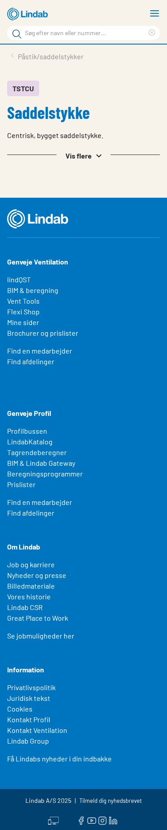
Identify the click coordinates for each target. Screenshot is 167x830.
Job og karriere (31, 564)
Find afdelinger (30, 361)
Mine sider (23, 322)
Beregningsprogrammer (45, 473)
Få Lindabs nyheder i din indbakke (59, 758)
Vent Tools (23, 301)
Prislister (21, 484)
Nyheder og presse (36, 575)
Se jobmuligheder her (40, 635)
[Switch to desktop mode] (53, 819)
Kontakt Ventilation (37, 730)
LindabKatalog (30, 441)
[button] (83, 155)
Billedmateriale (31, 586)
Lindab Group (28, 740)
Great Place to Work (37, 618)
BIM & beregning (32, 290)
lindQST (19, 279)
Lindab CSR (25, 607)
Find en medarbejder (39, 350)
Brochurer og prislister (42, 333)
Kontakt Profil (28, 719)
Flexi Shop (23, 311)
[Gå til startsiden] (29, 14)
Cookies (20, 708)
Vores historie (29, 596)
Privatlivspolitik (31, 687)
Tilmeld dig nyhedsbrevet (110, 800)
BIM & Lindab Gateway (41, 463)
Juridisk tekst (28, 698)
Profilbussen (27, 431)
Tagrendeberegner (37, 452)
